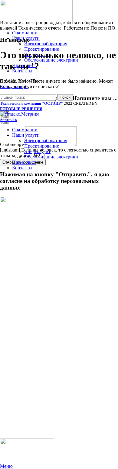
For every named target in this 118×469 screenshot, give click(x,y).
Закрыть (8, 119)
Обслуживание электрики (51, 156)
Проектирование (41, 49)
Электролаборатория (45, 43)
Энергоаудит (37, 151)
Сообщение (12, 144)
